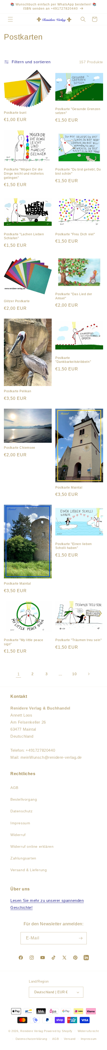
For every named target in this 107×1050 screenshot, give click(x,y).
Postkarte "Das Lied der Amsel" (73, 296)
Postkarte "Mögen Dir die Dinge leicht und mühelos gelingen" (24, 173)
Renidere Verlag (31, 1030)
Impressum (20, 823)
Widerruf (18, 835)
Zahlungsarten (23, 858)
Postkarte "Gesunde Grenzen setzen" (78, 111)
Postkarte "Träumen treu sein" (78, 640)
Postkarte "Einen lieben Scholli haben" (73, 546)
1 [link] (18, 674)
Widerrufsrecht (88, 1031)
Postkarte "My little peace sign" (23, 642)
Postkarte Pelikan (17, 391)
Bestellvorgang (23, 799)
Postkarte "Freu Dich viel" (75, 234)
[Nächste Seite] (88, 674)
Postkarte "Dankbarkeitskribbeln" (73, 360)
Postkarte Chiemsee (19, 448)
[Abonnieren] (80, 938)
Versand (70, 1038)
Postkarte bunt (15, 113)
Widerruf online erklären (32, 846)
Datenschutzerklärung (31, 1038)
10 (74, 674)
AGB (14, 788)
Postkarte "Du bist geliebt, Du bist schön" (78, 171)
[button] (10, 19)
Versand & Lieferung (28, 870)
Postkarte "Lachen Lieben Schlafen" (24, 236)
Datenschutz (21, 811)
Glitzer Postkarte (17, 301)
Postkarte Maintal (68, 487)
